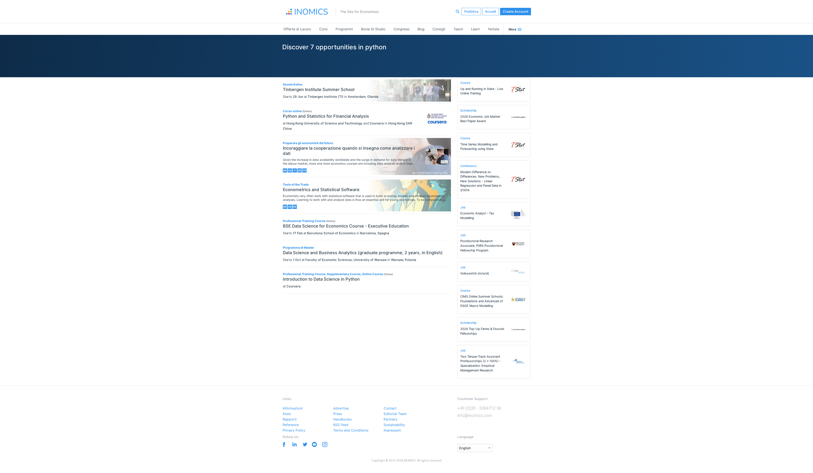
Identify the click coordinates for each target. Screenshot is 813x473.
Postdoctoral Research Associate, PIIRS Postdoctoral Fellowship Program (481, 245)
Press (337, 414)
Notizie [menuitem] (493, 29)
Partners (390, 419)
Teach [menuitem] (458, 29)
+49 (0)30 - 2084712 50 (479, 408)
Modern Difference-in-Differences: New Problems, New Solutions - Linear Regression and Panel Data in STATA (480, 181)
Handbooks (342, 419)
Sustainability (394, 425)
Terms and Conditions (350, 430)
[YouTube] (314, 445)
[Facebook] (283, 444)
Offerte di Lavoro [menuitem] (297, 29)
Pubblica (471, 11)
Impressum (392, 430)
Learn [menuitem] (475, 29)
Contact (390, 408)
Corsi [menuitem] (323, 29)
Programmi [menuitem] (344, 29)
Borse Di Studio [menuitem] (373, 29)
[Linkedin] (293, 444)
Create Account (515, 11)
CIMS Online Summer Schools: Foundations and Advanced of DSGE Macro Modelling (481, 301)
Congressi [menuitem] (401, 29)
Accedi (490, 11)
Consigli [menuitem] (439, 29)
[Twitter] (304, 444)
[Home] (307, 11)
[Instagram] (324, 445)
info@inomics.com (474, 415)
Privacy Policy (294, 430)
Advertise (341, 408)
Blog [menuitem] (421, 29)
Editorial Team (395, 414)
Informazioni (293, 408)
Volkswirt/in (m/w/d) (474, 273)
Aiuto (287, 414)
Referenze (291, 425)
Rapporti (290, 419)
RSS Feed (340, 425)
